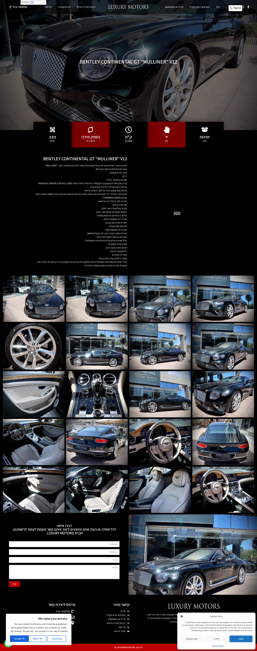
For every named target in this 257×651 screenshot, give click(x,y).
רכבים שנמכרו (64, 7)
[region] (38, 629)
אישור (241, 638)
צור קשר (48, 7)
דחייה (216, 638)
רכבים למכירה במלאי (86, 7)
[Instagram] (242, 7)
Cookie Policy (218, 646)
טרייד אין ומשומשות (174, 7)
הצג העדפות (192, 638)
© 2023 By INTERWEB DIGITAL (128, 647)
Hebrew (25, 2)
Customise (57, 638)
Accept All (19, 638)
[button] (181, 616)
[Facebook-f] (248, 7)
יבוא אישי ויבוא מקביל (200, 7)
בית (218, 7)
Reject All (37, 638)
